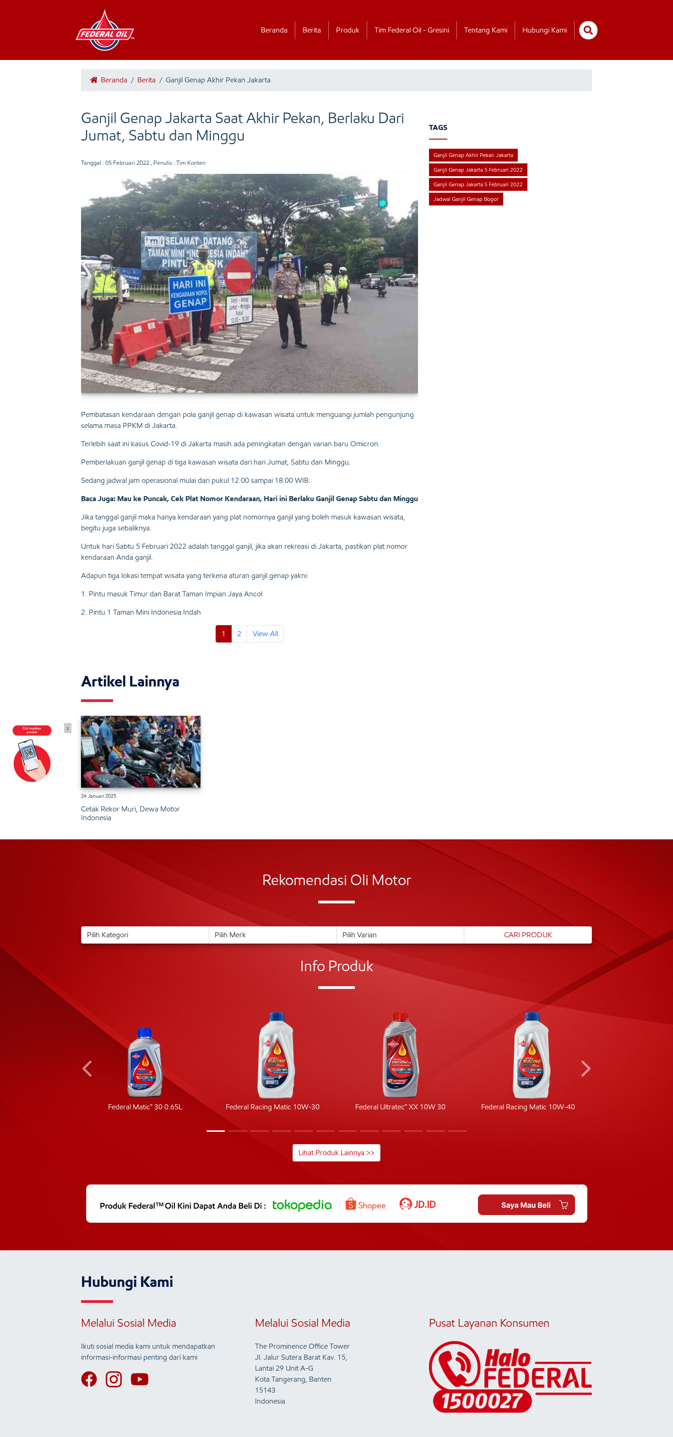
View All (265, 633)
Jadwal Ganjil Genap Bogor (466, 198)
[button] (88, 1070)
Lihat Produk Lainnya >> (336, 1152)
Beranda (274, 30)
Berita (312, 30)
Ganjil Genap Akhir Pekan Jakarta (473, 154)
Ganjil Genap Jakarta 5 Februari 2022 (478, 169)
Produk (347, 30)
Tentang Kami (485, 30)
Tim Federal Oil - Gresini (411, 30)
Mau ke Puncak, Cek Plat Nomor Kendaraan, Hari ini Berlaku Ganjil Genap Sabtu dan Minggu (267, 498)
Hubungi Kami (544, 30)
